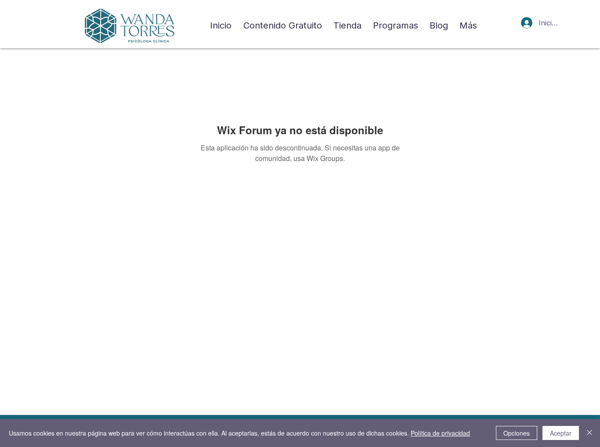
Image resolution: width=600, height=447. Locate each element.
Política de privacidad (440, 433)
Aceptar (560, 433)
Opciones (516, 433)
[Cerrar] (589, 433)
